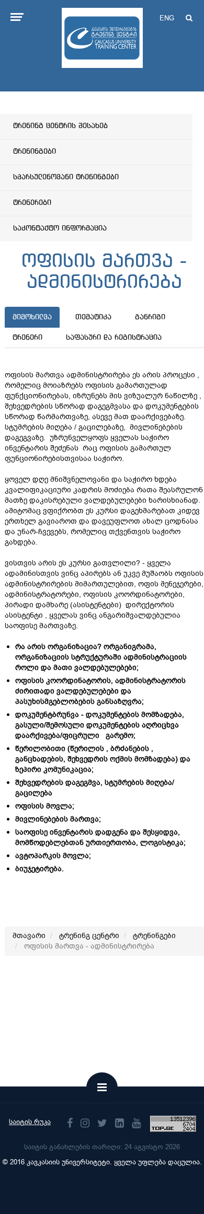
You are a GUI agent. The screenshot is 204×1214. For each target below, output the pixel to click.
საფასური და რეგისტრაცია (114, 337)
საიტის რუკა (30, 1121)
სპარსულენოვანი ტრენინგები (66, 177)
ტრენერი (27, 337)
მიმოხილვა (32, 317)
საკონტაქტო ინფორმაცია (60, 228)
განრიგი (150, 317)
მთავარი (29, 936)
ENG (167, 18)
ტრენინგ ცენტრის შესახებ (60, 126)
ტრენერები (32, 202)
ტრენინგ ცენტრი (89, 936)
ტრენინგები (34, 151)
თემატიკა (93, 317)
